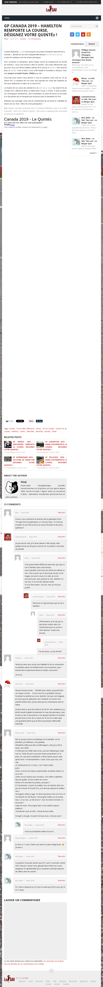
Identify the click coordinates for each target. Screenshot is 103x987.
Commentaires (77, 44)
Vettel (54, 431)
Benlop (22, 981)
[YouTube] (83, 34)
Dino (48, 981)
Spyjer (57, 984)
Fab (54, 981)
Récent (92, 44)
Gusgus (62, 981)
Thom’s (66, 984)
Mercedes (30, 431)
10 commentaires (42, 452)
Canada (12, 429)
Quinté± (23, 39)
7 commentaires (42, 468)
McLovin (73, 981)
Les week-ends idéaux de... (87, 2)
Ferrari (38, 429)
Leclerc (22, 431)
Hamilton (14, 431)
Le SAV (25, 978)
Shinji (6, 39)
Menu (7, 18)
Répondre (61, 512)
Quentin (83, 981)
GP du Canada (48, 429)
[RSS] (89, 34)
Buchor (39, 981)
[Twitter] (77, 34)
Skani (48, 984)
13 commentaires (34, 39)
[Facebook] (72, 34)
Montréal (39, 431)
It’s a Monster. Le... (65, 2)
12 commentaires (10, 468)
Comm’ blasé (48, 2)
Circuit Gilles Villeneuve (25, 429)
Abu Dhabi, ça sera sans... (29, 2)
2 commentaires (9, 452)
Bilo (31, 981)
